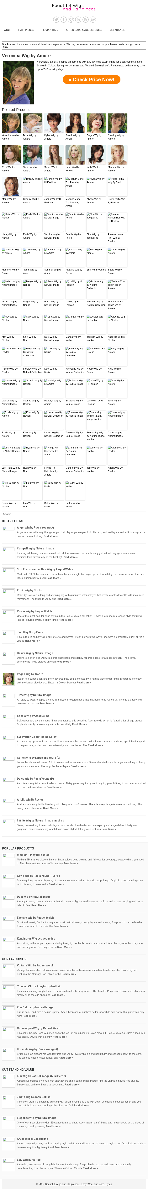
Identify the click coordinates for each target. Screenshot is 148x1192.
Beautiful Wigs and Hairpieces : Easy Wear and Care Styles (78, 1184)
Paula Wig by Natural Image (51, 303)
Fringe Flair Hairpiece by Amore (51, 471)
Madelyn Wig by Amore (10, 271)
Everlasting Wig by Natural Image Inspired (96, 436)
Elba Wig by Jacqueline (93, 236)
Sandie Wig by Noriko (73, 236)
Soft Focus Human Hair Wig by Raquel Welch (45, 569)
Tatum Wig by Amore (30, 271)
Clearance (117, 29)
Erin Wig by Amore (96, 269)
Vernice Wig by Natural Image (52, 236)
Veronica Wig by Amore (10, 137)
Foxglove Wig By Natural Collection (32, 370)
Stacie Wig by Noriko (9, 505)
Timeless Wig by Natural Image (74, 434)
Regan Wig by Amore (94, 137)
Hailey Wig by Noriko (9, 236)
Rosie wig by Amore (8, 434)
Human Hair (50, 29)
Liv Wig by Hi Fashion (72, 303)
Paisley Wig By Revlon (10, 370)
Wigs (7, 29)
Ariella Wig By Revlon (115, 470)
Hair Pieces (26, 29)
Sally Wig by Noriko (29, 339)
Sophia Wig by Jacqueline (33, 715)
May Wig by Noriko (8, 339)
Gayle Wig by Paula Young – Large (38, 875)
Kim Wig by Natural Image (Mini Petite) (41, 1076)
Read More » (50, 536)
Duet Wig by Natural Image (51, 339)
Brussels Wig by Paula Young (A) (37, 1049)
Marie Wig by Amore (9, 201)
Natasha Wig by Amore (74, 271)
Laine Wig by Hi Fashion (95, 402)
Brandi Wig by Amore (73, 137)
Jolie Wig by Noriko (93, 470)
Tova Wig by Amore (114, 402)
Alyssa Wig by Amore (94, 201)
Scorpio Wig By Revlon (31, 402)
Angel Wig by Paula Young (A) (35, 527)
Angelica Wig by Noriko (116, 339)
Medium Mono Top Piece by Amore (73, 202)
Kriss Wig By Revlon (29, 434)
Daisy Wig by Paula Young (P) (35, 778)
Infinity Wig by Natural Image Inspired (40, 820)
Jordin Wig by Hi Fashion (52, 201)
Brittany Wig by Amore (31, 201)
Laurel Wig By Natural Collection (53, 434)
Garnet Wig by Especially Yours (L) (38, 757)
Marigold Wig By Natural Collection (75, 470)
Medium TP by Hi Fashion (33, 854)
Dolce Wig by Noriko (51, 505)
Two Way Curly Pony (30, 632)
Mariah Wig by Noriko (73, 339)
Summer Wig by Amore (52, 271)
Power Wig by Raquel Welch (34, 611)
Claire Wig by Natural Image (115, 434)
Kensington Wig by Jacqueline (36, 938)
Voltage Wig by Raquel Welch (35, 965)
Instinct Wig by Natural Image (9, 303)
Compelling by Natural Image (35, 548)
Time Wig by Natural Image (34, 695)
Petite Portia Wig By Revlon (116, 201)
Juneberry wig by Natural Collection (75, 370)
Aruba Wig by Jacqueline (32, 1138)
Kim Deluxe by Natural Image (35, 1007)
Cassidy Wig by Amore (116, 137)
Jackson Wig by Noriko (95, 339)
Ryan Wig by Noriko (29, 470)
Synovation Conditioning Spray (36, 736)
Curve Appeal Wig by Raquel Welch (38, 1028)
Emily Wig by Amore (30, 236)
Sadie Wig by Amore (30, 169)
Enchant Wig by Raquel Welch (35, 917)
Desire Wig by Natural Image (35, 653)
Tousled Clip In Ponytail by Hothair (39, 986)
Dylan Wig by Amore (51, 137)
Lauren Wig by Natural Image (9, 402)
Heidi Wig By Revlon (72, 169)
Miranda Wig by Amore (116, 169)
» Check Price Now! (91, 79)
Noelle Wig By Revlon (94, 370)
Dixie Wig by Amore (29, 137)
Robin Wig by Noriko (30, 590)
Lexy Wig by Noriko (50, 370)
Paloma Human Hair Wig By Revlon (116, 238)
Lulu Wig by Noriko (29, 505)
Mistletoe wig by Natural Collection (96, 303)
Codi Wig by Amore (8, 169)
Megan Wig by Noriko (30, 303)
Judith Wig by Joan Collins (33, 1097)
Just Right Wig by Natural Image (11, 470)
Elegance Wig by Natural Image (36, 1117)
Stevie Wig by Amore (51, 169)
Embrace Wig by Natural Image (74, 402)
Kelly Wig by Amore (93, 169)
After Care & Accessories (84, 29)
